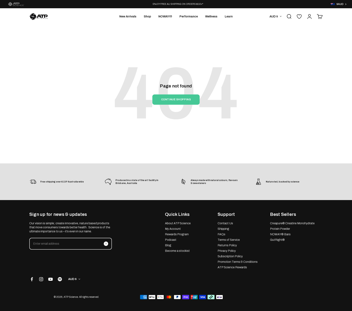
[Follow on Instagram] (41, 279)
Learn (229, 16)
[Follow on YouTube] (50, 279)
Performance (188, 16)
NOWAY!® (165, 16)
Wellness (211, 16)
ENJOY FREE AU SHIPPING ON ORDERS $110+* (178, 4)
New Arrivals (127, 16)
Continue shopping (176, 99)
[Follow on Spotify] (59, 279)
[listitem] (16, 4)
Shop (147, 16)
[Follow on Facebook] (31, 279)
